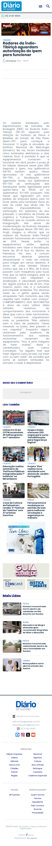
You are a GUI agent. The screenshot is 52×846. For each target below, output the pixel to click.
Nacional (37, 754)
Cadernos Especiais (37, 775)
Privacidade (37, 812)
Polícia (14, 772)
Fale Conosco (37, 805)
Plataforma (20, 838)
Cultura (37, 761)
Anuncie (38, 809)
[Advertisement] (26, 98)
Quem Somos (37, 794)
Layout (21, 835)
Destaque (37, 768)
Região (14, 775)
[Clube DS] (26, 570)
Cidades (14, 768)
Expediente (37, 802)
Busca (48, 6)
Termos (37, 798)
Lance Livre (14, 764)
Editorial (14, 761)
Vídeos (14, 757)
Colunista (37, 772)
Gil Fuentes (14, 794)
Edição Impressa (14, 754)
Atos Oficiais (38, 764)
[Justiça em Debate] (38, 584)
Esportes (38, 757)
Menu (41, 6)
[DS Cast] (14, 584)
